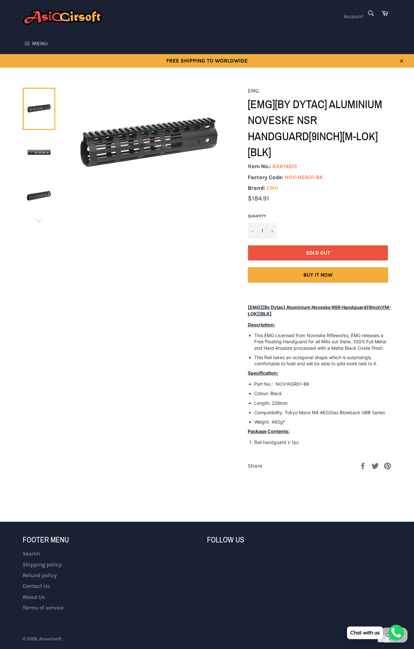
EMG (272, 188)
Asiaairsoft (50, 638)
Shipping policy (42, 564)
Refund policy (40, 575)
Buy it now (317, 275)
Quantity (257, 216)
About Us (34, 597)
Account (353, 16)
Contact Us (36, 586)
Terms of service (43, 607)
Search (31, 553)
